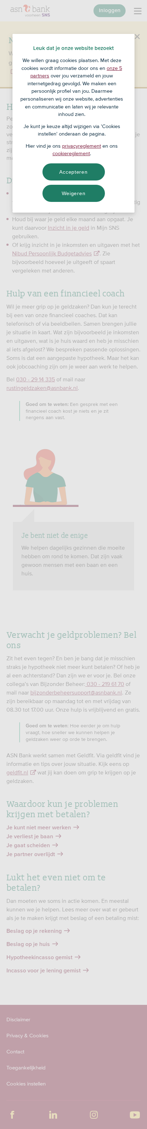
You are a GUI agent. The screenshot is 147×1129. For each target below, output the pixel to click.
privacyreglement (81, 146)
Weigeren (74, 193)
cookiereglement (71, 153)
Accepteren (73, 172)
